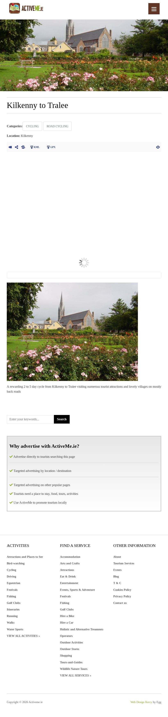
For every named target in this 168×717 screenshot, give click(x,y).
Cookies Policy (122, 589)
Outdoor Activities (71, 642)
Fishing (11, 596)
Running (12, 616)
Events (117, 570)
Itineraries (13, 609)
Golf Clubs (13, 603)
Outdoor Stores (69, 649)
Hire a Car (66, 622)
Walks (10, 622)
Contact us (120, 603)
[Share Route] (16, 147)
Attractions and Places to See (25, 556)
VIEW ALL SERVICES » (75, 675)
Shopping (66, 655)
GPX (53, 147)
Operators (66, 635)
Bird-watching (16, 563)
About (117, 556)
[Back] (10, 147)
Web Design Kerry (141, 702)
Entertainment (69, 583)
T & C (117, 583)
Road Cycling (57, 126)
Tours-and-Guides (71, 662)
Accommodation (70, 556)
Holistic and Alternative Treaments (81, 629)
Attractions (67, 570)
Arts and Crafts (69, 563)
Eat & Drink (68, 576)
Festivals (12, 589)
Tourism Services (123, 563)
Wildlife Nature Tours (73, 668)
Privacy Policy (122, 596)
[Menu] (154, 8)
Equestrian (13, 583)
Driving (11, 576)
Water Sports (15, 629)
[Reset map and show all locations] (158, 147)
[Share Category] (23, 147)
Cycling (32, 126)
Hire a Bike (67, 616)
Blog (116, 576)
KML (37, 147)
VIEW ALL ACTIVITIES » (23, 635)
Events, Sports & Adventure (77, 589)
